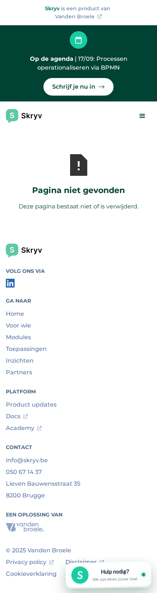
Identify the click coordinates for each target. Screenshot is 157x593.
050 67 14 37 (24, 471)
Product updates (31, 404)
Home (15, 313)
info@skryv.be (27, 460)
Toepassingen (26, 348)
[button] (142, 116)
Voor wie (18, 325)
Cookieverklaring (31, 573)
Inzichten (20, 360)
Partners (19, 372)
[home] (25, 116)
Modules (18, 337)
